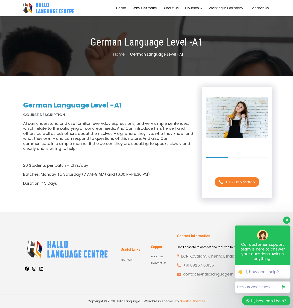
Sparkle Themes (192, 301)
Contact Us (259, 8)
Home (121, 8)
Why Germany (145, 8)
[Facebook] (26, 269)
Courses (192, 8)
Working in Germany (226, 8)
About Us (171, 8)
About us (157, 256)
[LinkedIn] (41, 269)
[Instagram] (34, 269)
